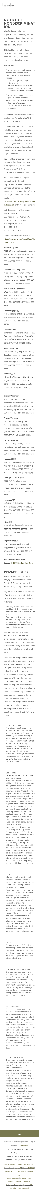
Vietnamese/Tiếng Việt (26, 1164)
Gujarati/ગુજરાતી (23, 1188)
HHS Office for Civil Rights (22, 563)
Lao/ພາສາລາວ (9, 1171)
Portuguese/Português (14, 1185)
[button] (34, 5)
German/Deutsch (13, 1178)
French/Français (25, 1178)
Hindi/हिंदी (13, 1188)
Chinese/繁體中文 (28, 1168)
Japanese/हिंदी (27, 1185)
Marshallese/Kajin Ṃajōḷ (12, 1168)
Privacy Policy (23, 1145)
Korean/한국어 (25, 1181)
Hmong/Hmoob (13, 1181)
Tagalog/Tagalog (22, 1171)
